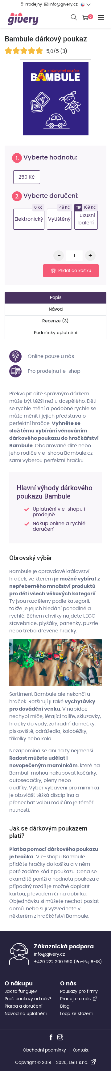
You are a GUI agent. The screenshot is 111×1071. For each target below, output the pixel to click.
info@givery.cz (63, 4)
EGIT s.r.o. (80, 1062)
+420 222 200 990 (53, 962)
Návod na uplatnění (26, 1014)
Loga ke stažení (76, 1014)
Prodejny (33, 4)
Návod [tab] (56, 309)
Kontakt (80, 1050)
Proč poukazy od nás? (28, 999)
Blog (64, 1006)
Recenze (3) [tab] (55, 321)
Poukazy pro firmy (79, 991)
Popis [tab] (55, 297)
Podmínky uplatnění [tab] (55, 333)
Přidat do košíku (74, 271)
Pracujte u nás (76, 999)
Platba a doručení (23, 1006)
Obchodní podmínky (44, 1050)
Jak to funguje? (21, 991)
